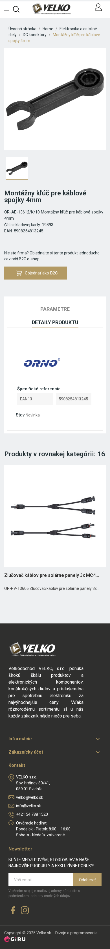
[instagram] (24, 911)
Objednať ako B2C (41, 273)
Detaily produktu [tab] (55, 322)
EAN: (8, 231)
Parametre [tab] (55, 309)
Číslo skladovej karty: (22, 224)
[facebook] (12, 911)
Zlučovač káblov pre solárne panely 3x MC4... (51, 575)
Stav (20, 415)
